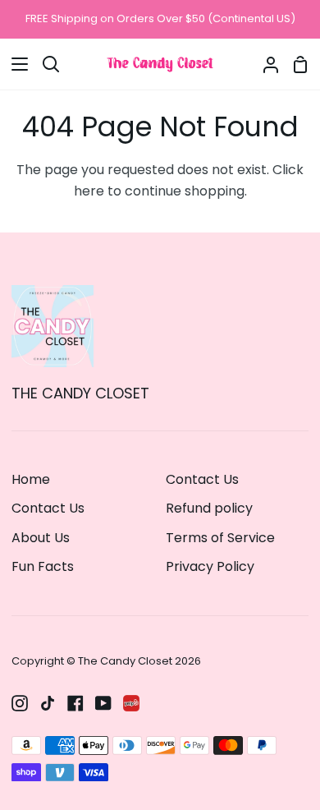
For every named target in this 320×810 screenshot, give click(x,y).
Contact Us (48, 508)
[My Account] (264, 64)
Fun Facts (42, 566)
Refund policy (209, 508)
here (89, 191)
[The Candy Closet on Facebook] (75, 703)
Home (30, 479)
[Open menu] (15, 64)
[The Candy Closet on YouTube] (103, 703)
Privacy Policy (210, 566)
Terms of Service (220, 537)
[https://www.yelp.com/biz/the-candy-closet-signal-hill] (131, 703)
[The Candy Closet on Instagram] (19, 703)
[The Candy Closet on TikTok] (47, 703)
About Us (40, 537)
